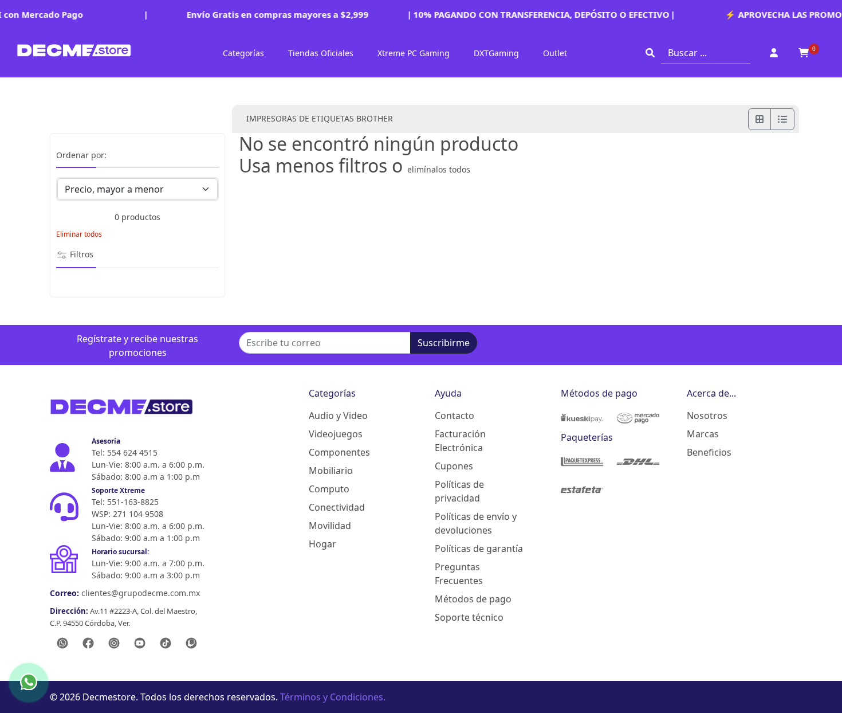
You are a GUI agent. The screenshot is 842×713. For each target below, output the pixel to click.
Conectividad (337, 507)
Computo (329, 489)
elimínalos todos (438, 169)
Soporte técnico (469, 617)
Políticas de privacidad (459, 491)
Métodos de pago (473, 599)
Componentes (339, 452)
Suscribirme (444, 342)
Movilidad (330, 525)
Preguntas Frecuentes (459, 574)
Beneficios (709, 452)
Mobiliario (331, 470)
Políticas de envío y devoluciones (476, 523)
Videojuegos (336, 434)
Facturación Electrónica (460, 441)
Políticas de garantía (479, 548)
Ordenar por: (81, 155)
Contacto (454, 415)
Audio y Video (338, 415)
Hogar (322, 544)
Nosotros (707, 415)
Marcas (703, 434)
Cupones (454, 466)
